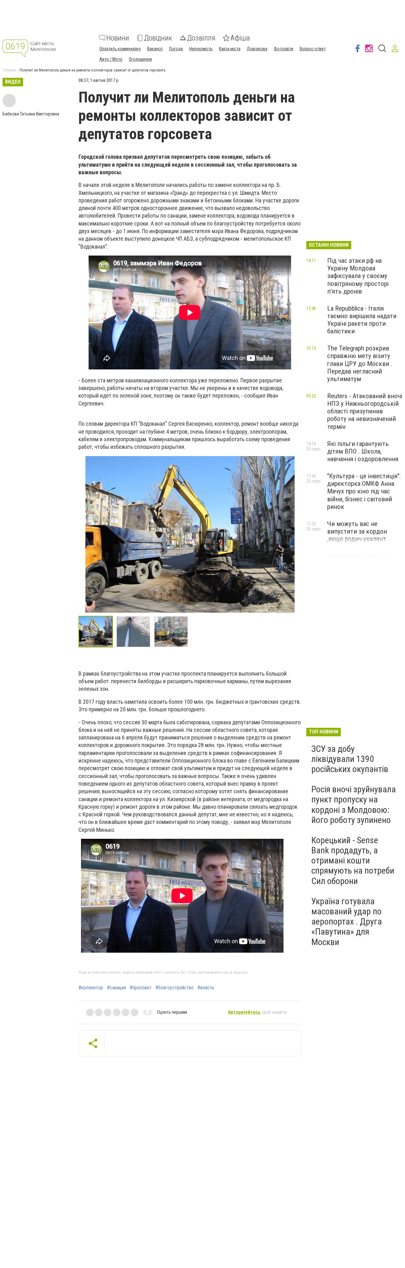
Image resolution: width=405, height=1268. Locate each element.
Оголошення (140, 59)
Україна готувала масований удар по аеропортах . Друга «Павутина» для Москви (346, 921)
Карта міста (229, 48)
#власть (205, 988)
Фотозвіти (283, 48)
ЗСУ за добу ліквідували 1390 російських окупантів (349, 759)
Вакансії (155, 48)
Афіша (240, 38)
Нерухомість (201, 48)
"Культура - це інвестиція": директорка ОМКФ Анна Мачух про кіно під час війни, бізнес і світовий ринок (364, 491)
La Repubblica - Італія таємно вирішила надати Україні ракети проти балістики (361, 320)
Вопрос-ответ (313, 48)
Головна (9, 70)
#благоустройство (174, 988)
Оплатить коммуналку (120, 48)
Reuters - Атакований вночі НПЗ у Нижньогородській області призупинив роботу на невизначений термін (364, 411)
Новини (117, 38)
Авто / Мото (110, 59)
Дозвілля (201, 38)
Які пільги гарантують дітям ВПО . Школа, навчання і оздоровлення (362, 451)
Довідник (158, 38)
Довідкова (257, 48)
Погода (176, 48)
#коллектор (90, 988)
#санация (116, 988)
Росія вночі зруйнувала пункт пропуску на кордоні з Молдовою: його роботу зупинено (353, 804)
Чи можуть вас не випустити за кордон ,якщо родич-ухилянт (357, 531)
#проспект (141, 988)
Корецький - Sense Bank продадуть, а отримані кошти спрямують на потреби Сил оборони (352, 860)
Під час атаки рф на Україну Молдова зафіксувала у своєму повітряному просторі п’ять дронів (358, 276)
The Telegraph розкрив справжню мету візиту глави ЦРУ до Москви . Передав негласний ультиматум (359, 363)
